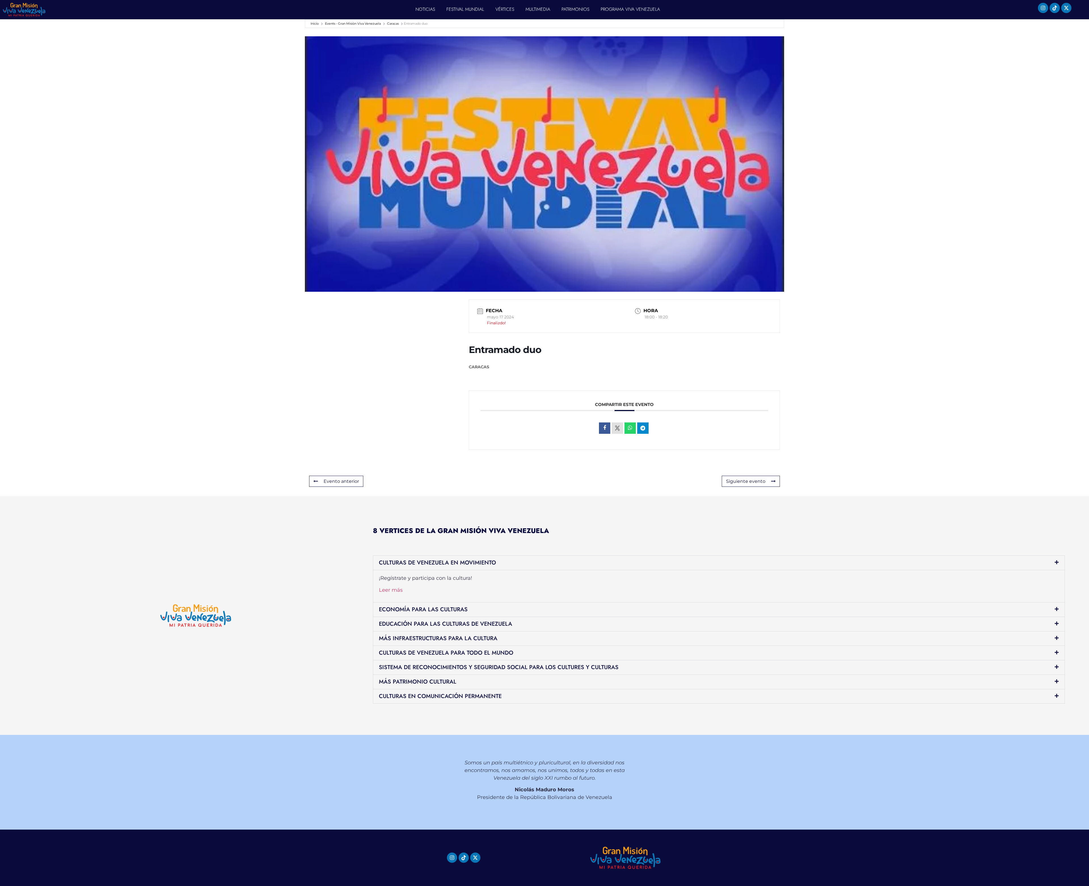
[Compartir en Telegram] (643, 428)
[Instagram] (1043, 8)
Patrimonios (575, 9)
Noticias (425, 9)
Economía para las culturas (423, 609)
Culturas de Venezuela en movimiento (437, 563)
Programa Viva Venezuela (630, 9)
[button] (719, 563)
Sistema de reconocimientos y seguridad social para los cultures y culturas (499, 667)
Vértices (504, 9)
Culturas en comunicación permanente (440, 696)
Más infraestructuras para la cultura (438, 638)
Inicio (315, 24)
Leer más (391, 590)
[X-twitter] (1066, 8)
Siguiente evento (745, 481)
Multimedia (537, 9)
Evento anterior (341, 481)
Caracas (393, 24)
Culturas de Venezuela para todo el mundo (446, 653)
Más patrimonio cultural (417, 682)
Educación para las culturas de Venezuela (445, 624)
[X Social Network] (617, 428)
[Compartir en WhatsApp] (630, 428)
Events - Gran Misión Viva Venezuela (353, 24)
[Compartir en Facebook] (604, 428)
